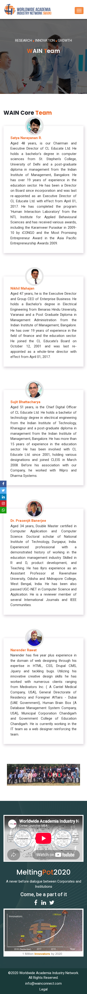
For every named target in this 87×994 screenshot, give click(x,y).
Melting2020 (43, 872)
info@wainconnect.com (43, 983)
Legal (43, 989)
